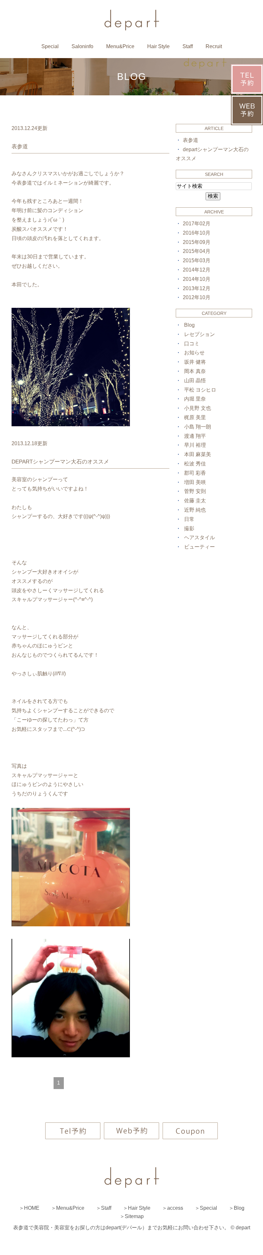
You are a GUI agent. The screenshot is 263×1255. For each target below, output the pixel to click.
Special (50, 46)
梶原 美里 (195, 417)
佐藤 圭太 (195, 500)
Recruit (214, 46)
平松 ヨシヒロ (200, 390)
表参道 (20, 146)
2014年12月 (196, 270)
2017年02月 (196, 223)
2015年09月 (196, 242)
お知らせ (194, 352)
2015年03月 (196, 260)
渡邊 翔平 (195, 436)
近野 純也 (195, 510)
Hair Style (158, 46)
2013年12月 (196, 288)
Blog (189, 325)
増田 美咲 (195, 482)
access (175, 1208)
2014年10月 (196, 279)
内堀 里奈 (195, 399)
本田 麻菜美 (197, 454)
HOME (31, 1208)
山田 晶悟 (195, 380)
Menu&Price (120, 46)
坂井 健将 (195, 362)
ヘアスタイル (199, 537)
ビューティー (199, 547)
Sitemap (134, 1216)
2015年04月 (196, 251)
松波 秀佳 (195, 463)
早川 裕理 (195, 445)
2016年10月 (196, 233)
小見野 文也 (197, 408)
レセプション (199, 334)
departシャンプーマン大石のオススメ (60, 462)
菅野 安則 (195, 491)
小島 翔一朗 (197, 426)
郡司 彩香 (195, 473)
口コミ (191, 343)
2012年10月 (196, 297)
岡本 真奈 (195, 371)
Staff (187, 46)
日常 (189, 519)
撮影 (189, 528)
